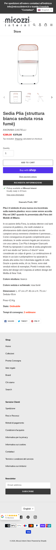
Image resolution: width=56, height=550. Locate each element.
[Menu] (51, 25)
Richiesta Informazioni (28, 183)
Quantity (6, 148)
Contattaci (9, 451)
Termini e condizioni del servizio (19, 459)
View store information (15, 195)
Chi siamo (9, 382)
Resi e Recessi (12, 416)
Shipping (18, 139)
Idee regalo (10, 368)
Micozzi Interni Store (23, 541)
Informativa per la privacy (16, 437)
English (27, 509)
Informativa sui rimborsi (15, 466)
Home (8, 346)
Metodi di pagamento (14, 423)
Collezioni (9, 353)
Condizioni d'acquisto (14, 430)
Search (8, 389)
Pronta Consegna (13, 360)
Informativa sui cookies (15, 444)
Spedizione (10, 408)
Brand (8, 375)
